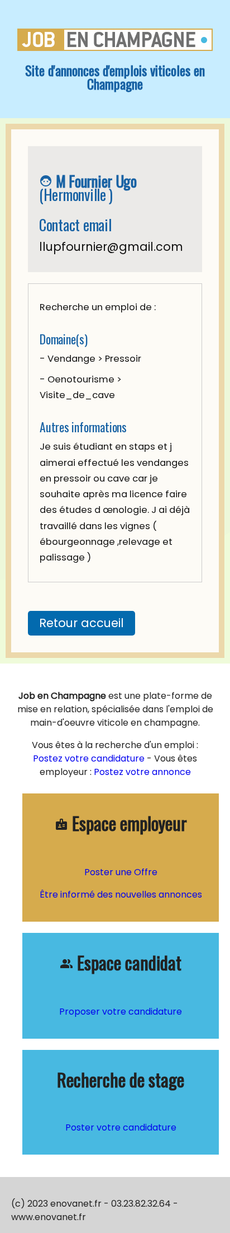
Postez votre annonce (141, 771)
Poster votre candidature (120, 1127)
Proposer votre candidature (120, 1011)
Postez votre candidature (89, 758)
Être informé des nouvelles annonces (121, 894)
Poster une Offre (120, 872)
